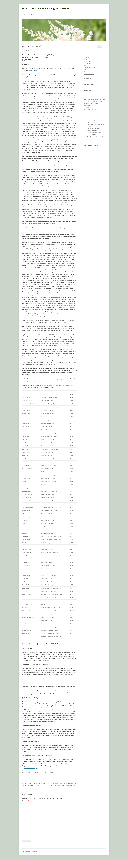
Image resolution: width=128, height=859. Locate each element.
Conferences (87, 61)
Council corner (88, 63)
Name (24, 820)
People (86, 72)
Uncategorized (88, 78)
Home (23, 14)
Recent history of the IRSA (90, 95)
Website (24, 834)
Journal (86, 65)
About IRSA (32, 14)
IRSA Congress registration (91, 97)
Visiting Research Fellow (90, 109)
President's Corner (89, 74)
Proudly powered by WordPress (29, 851)
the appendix (33, 70)
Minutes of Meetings (40, 772)
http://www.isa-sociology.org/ (31, 768)
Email (24, 827)
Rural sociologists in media (91, 76)
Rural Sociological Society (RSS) (95, 137)
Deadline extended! (89, 107)
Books (85, 59)
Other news (87, 70)
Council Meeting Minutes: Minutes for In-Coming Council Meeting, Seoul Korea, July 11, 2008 (63, 785)
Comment (25, 801)
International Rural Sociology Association (45, 8)
